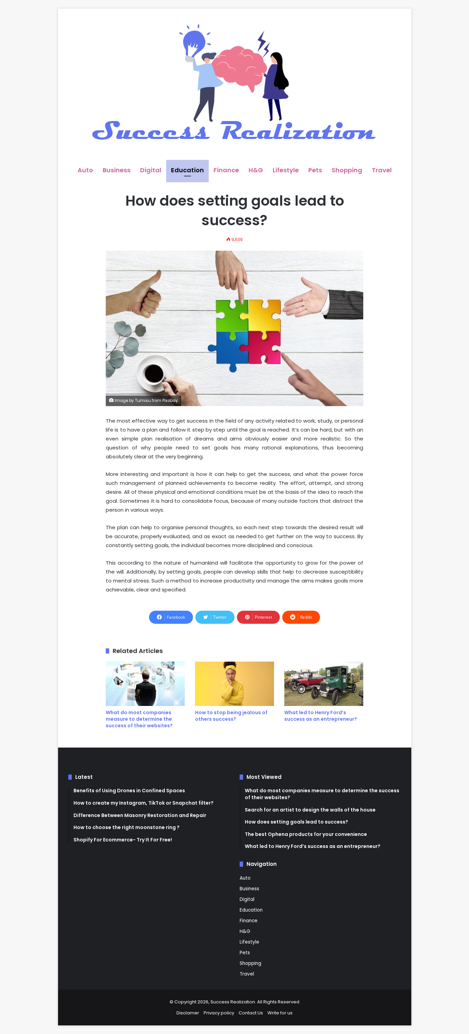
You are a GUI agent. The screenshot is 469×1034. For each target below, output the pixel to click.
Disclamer (187, 1013)
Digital (150, 170)
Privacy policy (219, 1013)
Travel (382, 170)
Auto (85, 170)
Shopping (347, 170)
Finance (226, 170)
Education (187, 170)
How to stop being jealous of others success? (231, 715)
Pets (315, 170)
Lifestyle (286, 170)
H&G (256, 170)
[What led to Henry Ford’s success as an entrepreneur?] (323, 684)
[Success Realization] (234, 84)
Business (116, 170)
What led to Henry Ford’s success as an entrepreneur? (320, 715)
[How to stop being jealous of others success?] (234, 684)
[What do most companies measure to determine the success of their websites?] (145, 684)
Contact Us (251, 1013)
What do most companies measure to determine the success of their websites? (139, 719)
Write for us (280, 1013)
